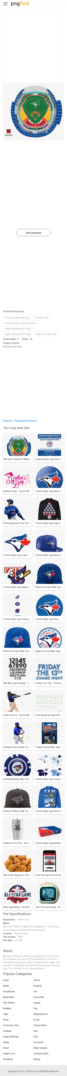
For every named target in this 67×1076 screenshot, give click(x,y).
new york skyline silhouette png (20, 322)
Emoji (36, 1019)
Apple (6, 985)
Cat (35, 991)
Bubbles (7, 1008)
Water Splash (40, 1047)
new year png (41, 317)
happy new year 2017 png (18, 328)
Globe (6, 1042)
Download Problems (25, 420)
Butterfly (38, 985)
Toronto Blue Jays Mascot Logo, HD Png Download (29, 587)
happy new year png (46, 333)
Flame (37, 980)
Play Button (9, 1002)
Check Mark (40, 1025)
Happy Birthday (11, 1036)
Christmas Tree (11, 1025)
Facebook (8, 1059)
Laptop (37, 1002)
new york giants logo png (17, 317)
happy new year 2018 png (18, 333)
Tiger (5, 1013)
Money (37, 1059)
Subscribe (39, 997)
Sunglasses (9, 991)
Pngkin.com (9, 1053)
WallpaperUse (41, 1013)
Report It (7, 420)
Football (7, 1030)
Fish (36, 1036)
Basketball (8, 997)
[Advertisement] (33, 49)
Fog (35, 1008)
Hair (36, 1030)
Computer (39, 1042)
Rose (6, 1019)
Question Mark (41, 1053)
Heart (6, 980)
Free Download (33, 232)
